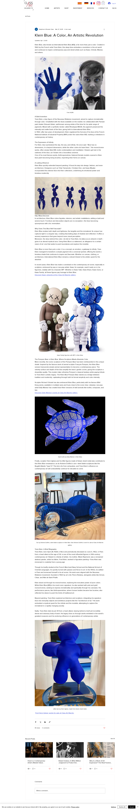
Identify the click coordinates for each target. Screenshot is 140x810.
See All (113, 738)
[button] (103, 3)
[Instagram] (98, 3)
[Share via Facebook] (36, 722)
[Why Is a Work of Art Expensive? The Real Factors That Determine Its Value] (101, 750)
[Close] (138, 806)
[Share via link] (50, 722)
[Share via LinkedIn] (45, 722)
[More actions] (104, 29)
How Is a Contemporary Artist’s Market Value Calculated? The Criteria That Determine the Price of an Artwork (38, 762)
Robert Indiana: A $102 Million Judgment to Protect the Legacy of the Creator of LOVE (70, 762)
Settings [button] (113, 807)
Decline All (122, 807)
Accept (132, 807)
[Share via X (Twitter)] (40, 722)
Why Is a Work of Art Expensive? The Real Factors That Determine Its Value (100, 762)
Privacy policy (75, 807)
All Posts (27, 16)
